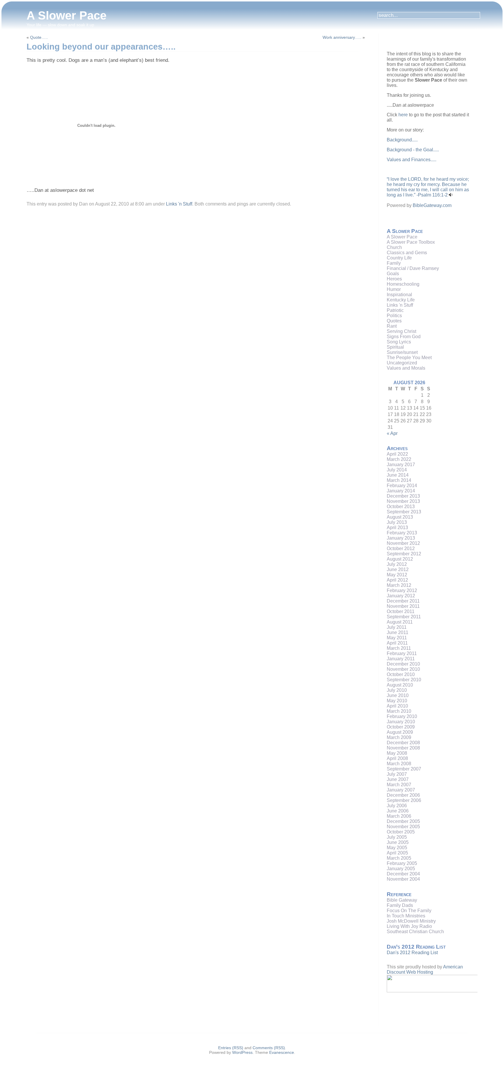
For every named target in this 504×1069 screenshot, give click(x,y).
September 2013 (404, 511)
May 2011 (397, 637)
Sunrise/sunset (402, 352)
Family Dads (400, 905)
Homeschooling (403, 284)
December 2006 (403, 795)
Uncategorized (402, 362)
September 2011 (404, 616)
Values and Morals (406, 368)
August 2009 (400, 732)
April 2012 (397, 579)
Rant (392, 326)
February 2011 (402, 653)
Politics (394, 315)
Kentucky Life (401, 299)
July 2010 (397, 690)
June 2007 (398, 779)
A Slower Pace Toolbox (411, 242)
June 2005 (398, 842)
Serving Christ (401, 331)
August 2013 (400, 517)
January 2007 (401, 789)
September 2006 (404, 800)
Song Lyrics (399, 341)
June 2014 (398, 475)
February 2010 (402, 716)
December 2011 (403, 600)
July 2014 (397, 469)
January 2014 (401, 490)
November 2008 (403, 747)
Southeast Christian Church (415, 931)
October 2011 (400, 611)
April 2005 (397, 852)
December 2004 (403, 873)
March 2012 (399, 585)
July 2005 (397, 837)
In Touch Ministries (406, 915)
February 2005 (402, 863)
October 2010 (401, 674)
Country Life (399, 257)
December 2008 (403, 742)
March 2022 (399, 459)
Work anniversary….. (342, 37)
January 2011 (401, 658)
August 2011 (400, 621)
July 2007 (397, 774)
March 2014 (399, 480)
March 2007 (399, 784)
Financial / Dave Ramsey (413, 268)
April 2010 (397, 705)
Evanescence (281, 1052)
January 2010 (401, 721)
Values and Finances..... (411, 159)
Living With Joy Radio (409, 926)
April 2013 (397, 527)
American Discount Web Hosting (425, 969)
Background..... (402, 139)
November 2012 (403, 543)
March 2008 (399, 763)
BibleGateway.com (432, 205)
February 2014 (402, 485)
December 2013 (403, 496)
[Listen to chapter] (451, 194)
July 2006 (397, 805)
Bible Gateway (402, 900)
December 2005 (403, 821)
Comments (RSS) (269, 1047)
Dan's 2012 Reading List (412, 952)
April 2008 (397, 758)
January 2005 (401, 868)
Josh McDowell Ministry (411, 921)
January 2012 (401, 595)
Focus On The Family (409, 910)
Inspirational (399, 294)
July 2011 (397, 627)
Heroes (394, 278)
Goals (393, 273)
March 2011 (399, 648)
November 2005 (403, 826)
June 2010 (398, 695)
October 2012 (401, 548)
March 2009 (399, 737)
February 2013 (402, 532)
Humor (394, 289)
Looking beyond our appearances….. (101, 46)
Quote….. (39, 37)
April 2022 (397, 454)
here (403, 114)
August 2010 (400, 684)
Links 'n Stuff (179, 203)
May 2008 (397, 753)
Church (394, 247)
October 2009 (401, 726)
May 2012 (397, 574)
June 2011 (397, 632)
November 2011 (403, 606)
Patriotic (395, 310)
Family (394, 263)
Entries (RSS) (230, 1047)
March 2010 (399, 711)
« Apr (392, 433)
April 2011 (397, 642)
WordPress (242, 1052)
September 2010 (404, 679)
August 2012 (400, 559)
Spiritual (395, 347)
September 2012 (404, 553)
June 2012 (398, 569)
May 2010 (397, 700)
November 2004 (403, 879)
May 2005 (397, 847)
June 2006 (398, 810)
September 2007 (404, 768)
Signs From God (404, 336)
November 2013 (403, 501)
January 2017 (401, 464)
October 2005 (401, 831)
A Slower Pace (66, 15)
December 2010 (403, 663)
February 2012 (402, 590)
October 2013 (401, 506)
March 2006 (399, 816)
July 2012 (397, 564)
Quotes (394, 320)
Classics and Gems (407, 252)
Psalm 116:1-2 (433, 194)
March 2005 (399, 858)
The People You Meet (409, 357)
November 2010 (403, 669)
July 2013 (397, 522)
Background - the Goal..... (413, 149)
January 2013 (401, 538)
